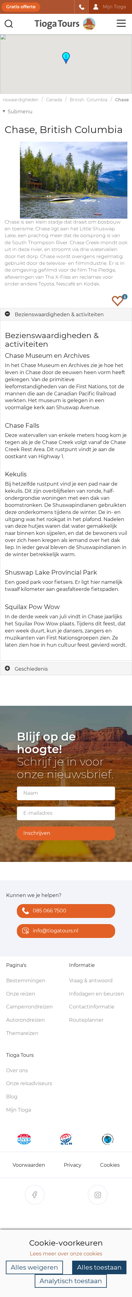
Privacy (72, 1165)
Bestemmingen (25, 981)
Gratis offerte (21, 7)
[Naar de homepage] (65, 24)
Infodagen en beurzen (96, 994)
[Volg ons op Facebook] (35, 1195)
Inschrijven (36, 833)
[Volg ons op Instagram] (97, 1195)
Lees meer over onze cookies (66, 1254)
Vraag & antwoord (91, 981)
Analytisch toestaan (71, 1281)
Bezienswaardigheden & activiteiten (59, 314)
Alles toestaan (99, 1267)
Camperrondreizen (29, 1007)
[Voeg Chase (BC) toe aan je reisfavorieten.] (117, 301)
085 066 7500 (49, 911)
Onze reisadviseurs (29, 1083)
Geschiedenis (31, 669)
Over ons (17, 1070)
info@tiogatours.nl (55, 931)
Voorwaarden (29, 1165)
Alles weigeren (34, 1267)
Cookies (110, 1165)
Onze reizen (20, 994)
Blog (11, 1097)
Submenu (20, 112)
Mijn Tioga (18, 1110)
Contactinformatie (92, 1007)
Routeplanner (86, 1020)
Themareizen (22, 1033)
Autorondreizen (25, 1020)
